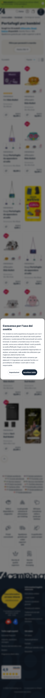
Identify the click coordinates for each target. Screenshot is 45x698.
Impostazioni (14, 372)
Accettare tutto (29, 372)
